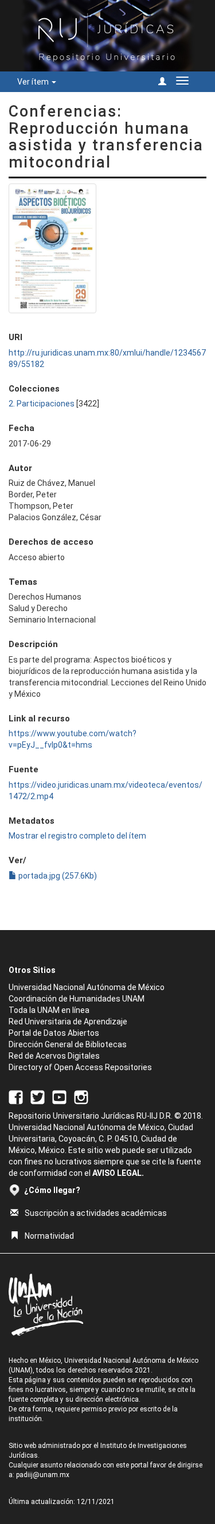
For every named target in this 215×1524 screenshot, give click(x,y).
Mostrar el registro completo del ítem (77, 835)
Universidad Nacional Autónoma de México (87, 987)
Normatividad (49, 1235)
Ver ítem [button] (33, 81)
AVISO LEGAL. (118, 1173)
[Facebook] (16, 1096)
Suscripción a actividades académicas (96, 1213)
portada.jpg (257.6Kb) (57, 875)
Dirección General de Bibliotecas (68, 1044)
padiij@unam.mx (42, 1475)
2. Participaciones (42, 403)
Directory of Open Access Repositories (80, 1067)
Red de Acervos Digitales (54, 1055)
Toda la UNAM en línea (49, 1010)
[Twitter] (37, 1096)
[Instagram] (81, 1096)
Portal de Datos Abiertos (54, 1033)
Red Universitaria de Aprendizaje (68, 1021)
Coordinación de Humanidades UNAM (76, 998)
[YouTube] (59, 1096)
